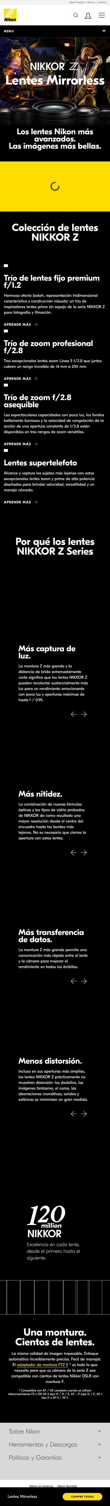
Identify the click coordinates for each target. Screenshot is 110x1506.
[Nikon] (11, 15)
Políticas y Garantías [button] (35, 1457)
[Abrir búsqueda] (75, 15)
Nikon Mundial (67, 1486)
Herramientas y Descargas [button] (43, 1444)
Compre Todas (82, 1496)
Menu (9, 31)
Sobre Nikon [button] (24, 1431)
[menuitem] (41, 1486)
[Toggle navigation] (101, 15)
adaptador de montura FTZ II (42, 1365)
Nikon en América (41, 1486)
